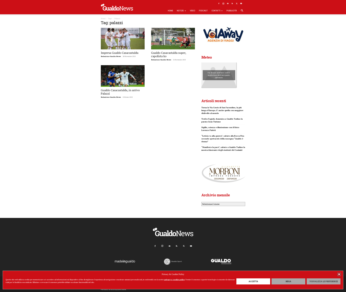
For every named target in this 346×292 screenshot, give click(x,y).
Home (170, 11)
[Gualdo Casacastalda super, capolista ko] (173, 38)
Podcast (203, 11)
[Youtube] (241, 3)
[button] (339, 274)
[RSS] (232, 3)
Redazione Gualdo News (111, 56)
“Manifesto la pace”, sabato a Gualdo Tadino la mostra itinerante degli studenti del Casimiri (223, 148)
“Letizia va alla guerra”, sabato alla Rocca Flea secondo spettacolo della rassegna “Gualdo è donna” (222, 139)
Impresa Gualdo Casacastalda (119, 53)
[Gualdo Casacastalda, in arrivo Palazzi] (123, 76)
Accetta (253, 281)
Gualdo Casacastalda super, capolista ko (168, 54)
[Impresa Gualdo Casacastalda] (123, 38)
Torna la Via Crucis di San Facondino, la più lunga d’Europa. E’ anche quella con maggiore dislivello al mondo (222, 110)
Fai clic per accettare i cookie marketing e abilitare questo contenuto (219, 75)
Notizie (180, 11)
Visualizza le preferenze (323, 281)
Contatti (216, 11)
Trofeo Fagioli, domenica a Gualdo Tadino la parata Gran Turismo (222, 120)
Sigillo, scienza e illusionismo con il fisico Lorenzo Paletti (220, 128)
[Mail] (228, 3)
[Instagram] (223, 3)
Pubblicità (232, 11)
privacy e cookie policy (174, 279)
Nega (288, 281)
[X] (237, 3)
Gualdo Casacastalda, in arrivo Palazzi (120, 91)
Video (192, 11)
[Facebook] (219, 3)
